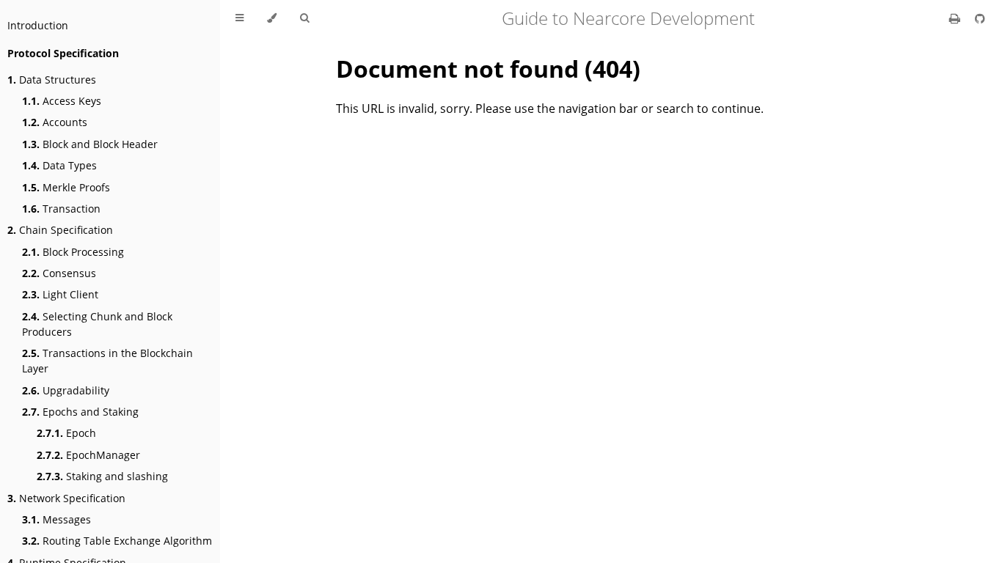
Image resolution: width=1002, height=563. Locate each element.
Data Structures (51, 80)
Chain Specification (60, 230)
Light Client (60, 294)
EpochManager (88, 455)
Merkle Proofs (66, 187)
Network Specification (66, 498)
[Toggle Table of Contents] (239, 18)
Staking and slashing (102, 476)
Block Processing (73, 252)
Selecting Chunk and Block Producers (97, 324)
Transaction (61, 209)
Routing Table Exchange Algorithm (117, 541)
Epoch (66, 433)
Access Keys (61, 101)
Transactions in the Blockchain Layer (107, 360)
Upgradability (65, 390)
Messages (56, 519)
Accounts (54, 122)
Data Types (59, 165)
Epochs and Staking (80, 412)
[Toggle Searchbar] (304, 18)
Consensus (59, 273)
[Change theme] (271, 18)
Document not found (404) (488, 68)
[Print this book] (956, 18)
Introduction (37, 25)
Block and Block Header (90, 144)
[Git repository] (980, 18)
